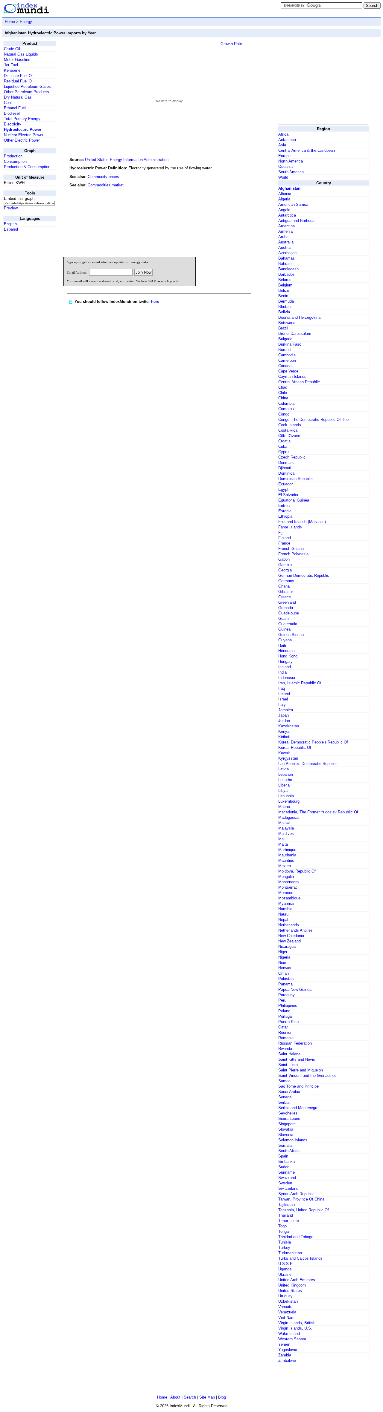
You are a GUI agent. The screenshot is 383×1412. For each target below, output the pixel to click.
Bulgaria (285, 339)
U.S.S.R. (286, 1263)
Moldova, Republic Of (297, 871)
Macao (284, 806)
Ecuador (285, 484)
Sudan (283, 1167)
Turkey (284, 1247)
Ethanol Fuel (15, 108)
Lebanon (285, 774)
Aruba (283, 236)
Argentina (286, 226)
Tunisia (284, 1242)
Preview (11, 208)
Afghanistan (289, 188)
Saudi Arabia (289, 1091)
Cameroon (287, 360)
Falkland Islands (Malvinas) (302, 521)
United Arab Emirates (296, 1280)
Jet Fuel (11, 65)
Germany (286, 581)
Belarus (284, 280)
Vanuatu (285, 1306)
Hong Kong (287, 656)
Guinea (284, 629)
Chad (282, 387)
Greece (284, 597)
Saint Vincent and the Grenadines (307, 1075)
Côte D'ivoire (289, 435)
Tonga (283, 1231)
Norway (284, 968)
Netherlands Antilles (295, 930)
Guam (283, 618)
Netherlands (288, 925)
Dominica (286, 473)
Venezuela (287, 1312)
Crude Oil (12, 49)
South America (291, 172)
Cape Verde (288, 371)
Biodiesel (12, 113)
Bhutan (284, 306)
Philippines (287, 1005)
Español (11, 229)
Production (13, 156)
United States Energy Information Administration (126, 159)
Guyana (285, 640)
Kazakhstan (288, 726)
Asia (282, 145)
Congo (283, 414)
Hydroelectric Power (22, 129)
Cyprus (284, 452)
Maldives (286, 833)
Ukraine (284, 1274)
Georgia (285, 570)
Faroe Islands (290, 527)
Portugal (285, 1016)
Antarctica (287, 139)
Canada (284, 366)
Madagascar (289, 817)
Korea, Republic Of (294, 747)
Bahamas (286, 258)
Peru (282, 1000)
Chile (282, 392)
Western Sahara (292, 1339)
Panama (285, 984)
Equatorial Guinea (293, 500)
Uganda (284, 1269)
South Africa (289, 1151)
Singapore (287, 1124)
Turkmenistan (290, 1253)
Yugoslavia (287, 1349)
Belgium (285, 285)
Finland (284, 538)
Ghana (284, 586)
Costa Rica (287, 430)
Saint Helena (289, 1054)
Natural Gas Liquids (21, 54)
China (283, 398)
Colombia (286, 403)
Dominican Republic (295, 478)
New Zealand (289, 941)
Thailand (285, 1215)
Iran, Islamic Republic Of (299, 683)
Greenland (287, 602)
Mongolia (286, 876)
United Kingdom (292, 1285)
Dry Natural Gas (18, 97)
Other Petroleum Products (26, 92)
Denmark (286, 462)
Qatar (283, 1027)
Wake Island (289, 1333)
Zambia (284, 1355)
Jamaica (285, 710)
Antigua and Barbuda (296, 220)
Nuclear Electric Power (23, 135)
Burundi (284, 349)
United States (290, 1290)
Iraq (281, 688)
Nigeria (284, 957)
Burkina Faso (289, 344)
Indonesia (286, 677)
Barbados (286, 274)
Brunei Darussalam (294, 333)
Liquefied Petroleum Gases (27, 86)
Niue (282, 962)
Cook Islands (289, 425)
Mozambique (289, 898)
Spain (283, 1156)
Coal (8, 102)
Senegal (285, 1097)
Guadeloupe (288, 613)
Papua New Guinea (294, 989)
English (10, 224)
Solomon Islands (292, 1140)
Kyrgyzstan (288, 758)
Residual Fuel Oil (19, 81)
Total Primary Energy (22, 118)
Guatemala (287, 624)
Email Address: (77, 272)
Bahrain (284, 263)
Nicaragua (287, 946)
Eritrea (284, 505)
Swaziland (287, 1177)
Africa (283, 134)
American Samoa (293, 204)
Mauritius (286, 860)
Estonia (284, 511)
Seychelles (287, 1113)
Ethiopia (285, 516)
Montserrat (287, 887)
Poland (284, 1011)
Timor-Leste (288, 1220)
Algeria (284, 199)
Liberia (284, 785)
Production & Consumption (27, 167)
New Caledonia (291, 935)
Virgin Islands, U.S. (295, 1328)
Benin (283, 296)
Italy (282, 704)
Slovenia (285, 1134)
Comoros (286, 409)
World (283, 177)
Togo (282, 1226)
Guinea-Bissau (291, 634)
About (175, 1397)
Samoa (284, 1081)
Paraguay (286, 995)
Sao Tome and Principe (298, 1086)
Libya (283, 790)
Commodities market (106, 185)
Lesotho (285, 780)
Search (190, 1397)
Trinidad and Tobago (295, 1237)
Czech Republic (292, 457)
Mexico (284, 866)
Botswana (286, 323)
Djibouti (284, 468)
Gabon (284, 559)
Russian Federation (295, 1043)
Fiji (280, 532)
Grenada (285, 607)
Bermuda (286, 301)
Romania (286, 1038)
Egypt (283, 489)
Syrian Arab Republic (296, 1194)
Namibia (285, 909)
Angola (284, 210)
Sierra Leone (289, 1118)
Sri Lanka (286, 1161)
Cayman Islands (292, 376)
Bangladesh (288, 269)
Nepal (283, 919)
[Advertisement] (231, 211)
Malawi (284, 823)
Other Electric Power (22, 140)
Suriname (286, 1172)
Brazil (283, 328)
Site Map (207, 1397)
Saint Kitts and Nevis (296, 1059)
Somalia (285, 1145)
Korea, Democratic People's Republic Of (313, 742)
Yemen (284, 1344)
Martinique (287, 849)
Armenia (285, 231)
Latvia (283, 769)
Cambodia (287, 355)
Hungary (285, 661)
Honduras (286, 650)
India (282, 672)
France (284, 543)
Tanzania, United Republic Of (303, 1210)
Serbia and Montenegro (298, 1108)
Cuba (282, 446)
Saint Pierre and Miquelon (300, 1070)
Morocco (285, 892)
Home (10, 21)
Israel (283, 699)
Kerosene (12, 70)
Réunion (285, 1032)
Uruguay (285, 1296)
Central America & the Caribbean (306, 150)
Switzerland (288, 1188)
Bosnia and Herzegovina (299, 317)
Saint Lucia (288, 1065)
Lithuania (286, 796)
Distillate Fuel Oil (19, 75)
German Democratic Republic (303, 575)
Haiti (282, 645)
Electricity (12, 124)
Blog (222, 1397)
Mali (281, 839)
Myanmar (286, 903)
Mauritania (287, 855)
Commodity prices (103, 176)
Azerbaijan (287, 253)
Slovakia (285, 1129)
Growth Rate (231, 44)
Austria (284, 247)
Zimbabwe (287, 1360)
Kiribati (284, 737)
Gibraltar (285, 591)
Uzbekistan (288, 1301)
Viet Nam (286, 1317)
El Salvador (288, 495)
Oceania (285, 166)
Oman (283, 973)
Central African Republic (299, 382)
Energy (26, 21)
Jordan (284, 720)
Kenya (283, 731)
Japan (283, 715)
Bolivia (284, 312)
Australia (286, 242)
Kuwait (284, 753)
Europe (284, 156)
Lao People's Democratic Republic (308, 763)
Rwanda (285, 1048)
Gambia (285, 564)
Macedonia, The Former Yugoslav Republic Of (318, 812)
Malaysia (286, 828)
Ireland (284, 694)
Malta (283, 844)
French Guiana (291, 548)
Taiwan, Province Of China (301, 1199)
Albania (284, 193)
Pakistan (286, 978)
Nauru (283, 914)
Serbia (283, 1102)
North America (290, 161)
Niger (282, 952)
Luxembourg (289, 801)
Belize (283, 290)
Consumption (15, 161)
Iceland (284, 667)
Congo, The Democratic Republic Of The (313, 419)
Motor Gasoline (17, 59)
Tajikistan (286, 1204)
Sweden (285, 1183)
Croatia (284, 441)
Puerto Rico (288, 1021)
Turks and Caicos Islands (300, 1258)
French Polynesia (293, 554)
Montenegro (288, 882)
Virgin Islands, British (296, 1323)
